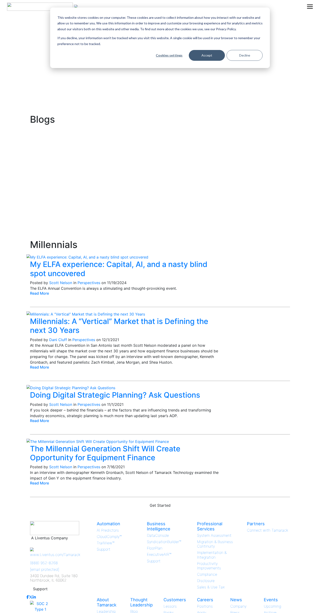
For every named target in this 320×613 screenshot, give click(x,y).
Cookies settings (169, 55)
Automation (108, 523)
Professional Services (209, 526)
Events (271, 599)
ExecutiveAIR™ (159, 554)
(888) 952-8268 (44, 562)
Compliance (207, 574)
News (236, 599)
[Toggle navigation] (309, 6)
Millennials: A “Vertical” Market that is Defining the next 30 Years (119, 326)
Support (40, 588)
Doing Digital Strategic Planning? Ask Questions (115, 395)
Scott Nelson (60, 282)
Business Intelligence (158, 526)
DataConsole (158, 535)
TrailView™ (105, 543)
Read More (39, 293)
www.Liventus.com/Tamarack (55, 554)
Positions (205, 606)
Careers (205, 599)
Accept (206, 55)
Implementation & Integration (212, 554)
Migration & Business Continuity (215, 543)
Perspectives (89, 282)
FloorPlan (154, 548)
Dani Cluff (58, 339)
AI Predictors (108, 530)
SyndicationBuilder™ (164, 541)
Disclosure (206, 580)
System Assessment (214, 535)
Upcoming (272, 606)
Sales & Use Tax (211, 587)
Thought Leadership (141, 602)
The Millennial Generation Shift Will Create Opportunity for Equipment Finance (105, 453)
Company (238, 606)
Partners (256, 523)
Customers (175, 599)
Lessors (170, 606)
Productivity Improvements (209, 565)
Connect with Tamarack (267, 530)
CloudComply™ (109, 536)
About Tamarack (106, 602)
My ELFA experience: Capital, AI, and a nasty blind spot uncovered (118, 269)
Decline (244, 55)
